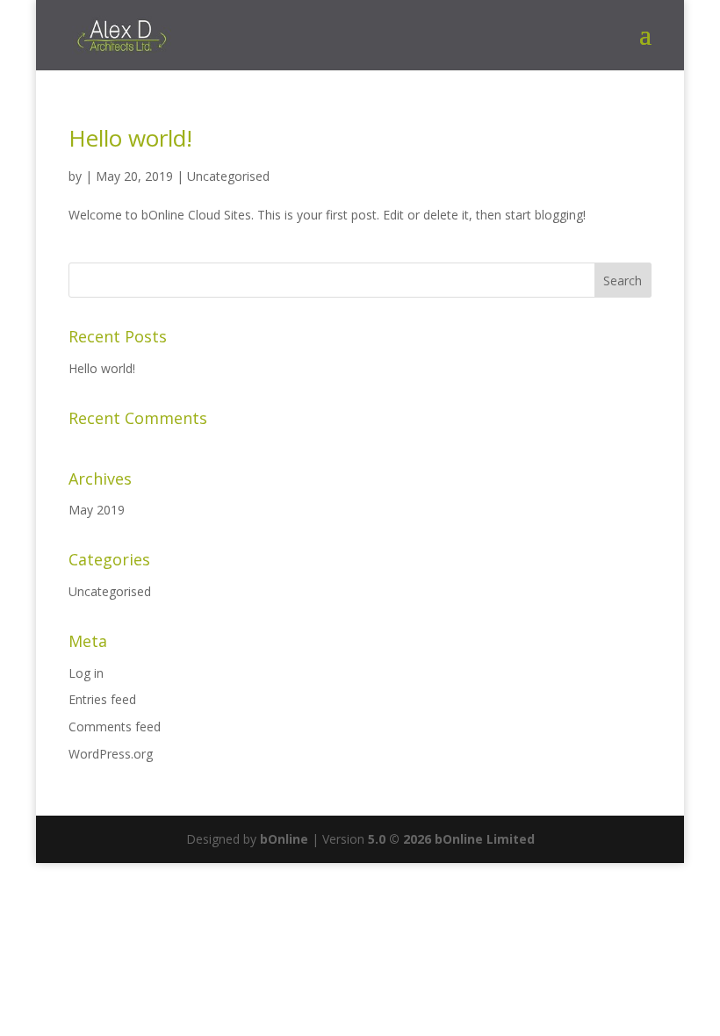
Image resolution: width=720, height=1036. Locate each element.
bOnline (284, 839)
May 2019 (96, 509)
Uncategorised (228, 176)
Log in (86, 673)
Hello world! (130, 138)
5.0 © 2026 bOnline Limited (451, 839)
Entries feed (102, 699)
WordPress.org (110, 753)
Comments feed (114, 726)
